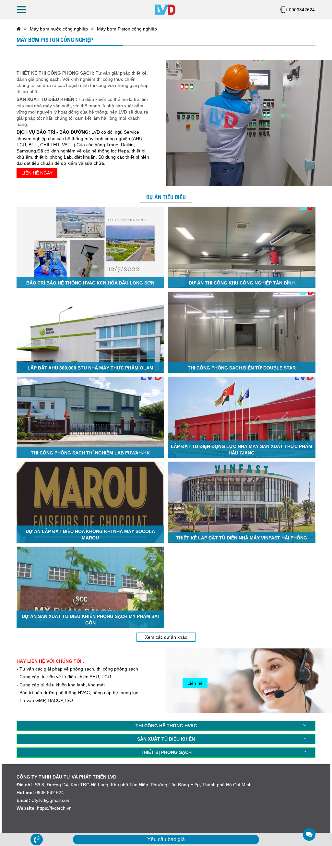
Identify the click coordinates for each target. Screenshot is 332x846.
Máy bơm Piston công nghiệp (127, 28)
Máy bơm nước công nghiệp (59, 28)
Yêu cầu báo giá (166, 839)
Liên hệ (195, 683)
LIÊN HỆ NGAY (37, 172)
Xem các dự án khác (166, 637)
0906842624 (302, 9)
